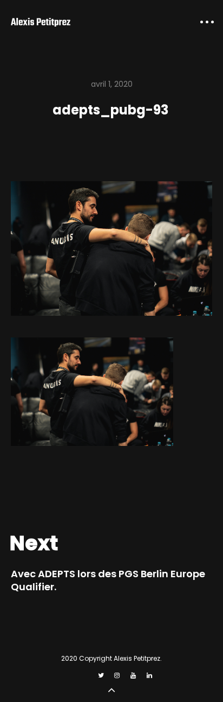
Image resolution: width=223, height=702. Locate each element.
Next (34, 543)
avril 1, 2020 (112, 84)
